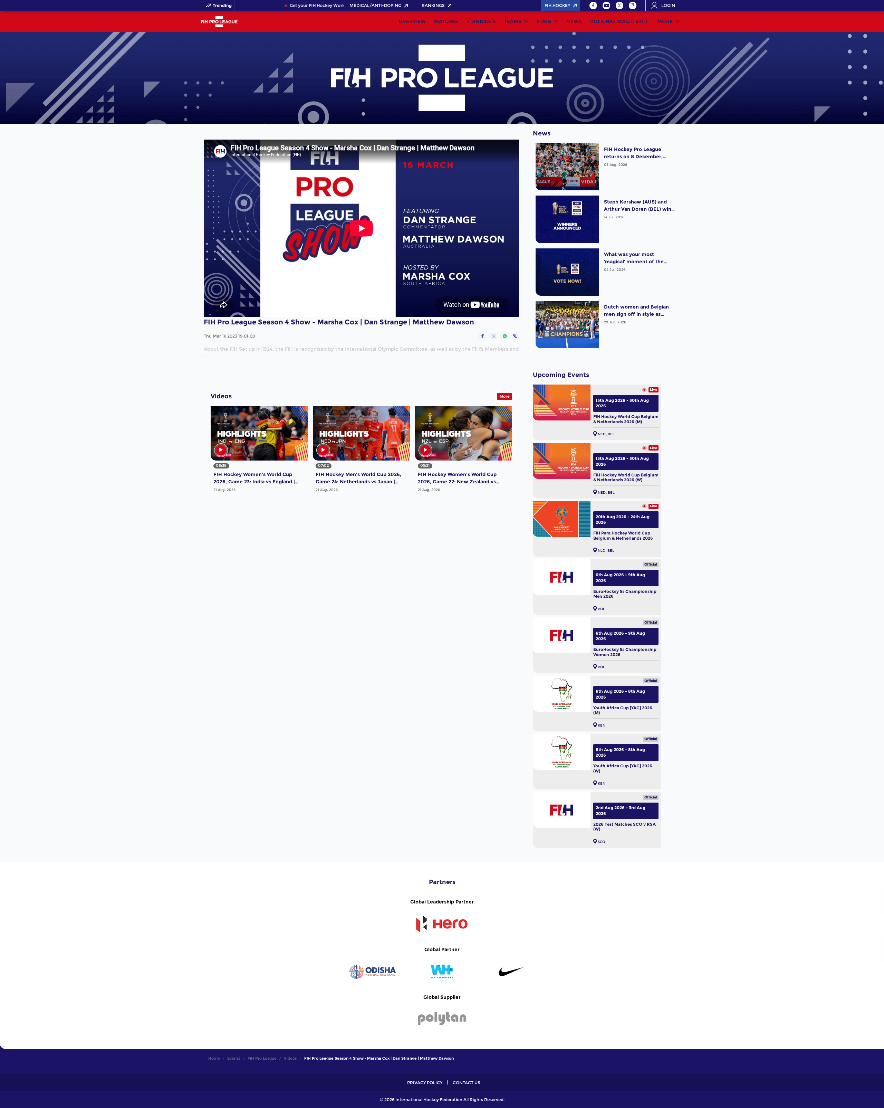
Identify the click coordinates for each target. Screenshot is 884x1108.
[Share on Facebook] (482, 336)
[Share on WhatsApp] (504, 336)
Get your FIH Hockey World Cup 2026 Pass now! (318, 5)
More (665, 21)
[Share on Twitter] (493, 336)
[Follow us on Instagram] (632, 5)
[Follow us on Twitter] (619, 5)
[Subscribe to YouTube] (606, 5)
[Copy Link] (515, 336)
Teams (512, 21)
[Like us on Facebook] (593, 5)
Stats (544, 21)
